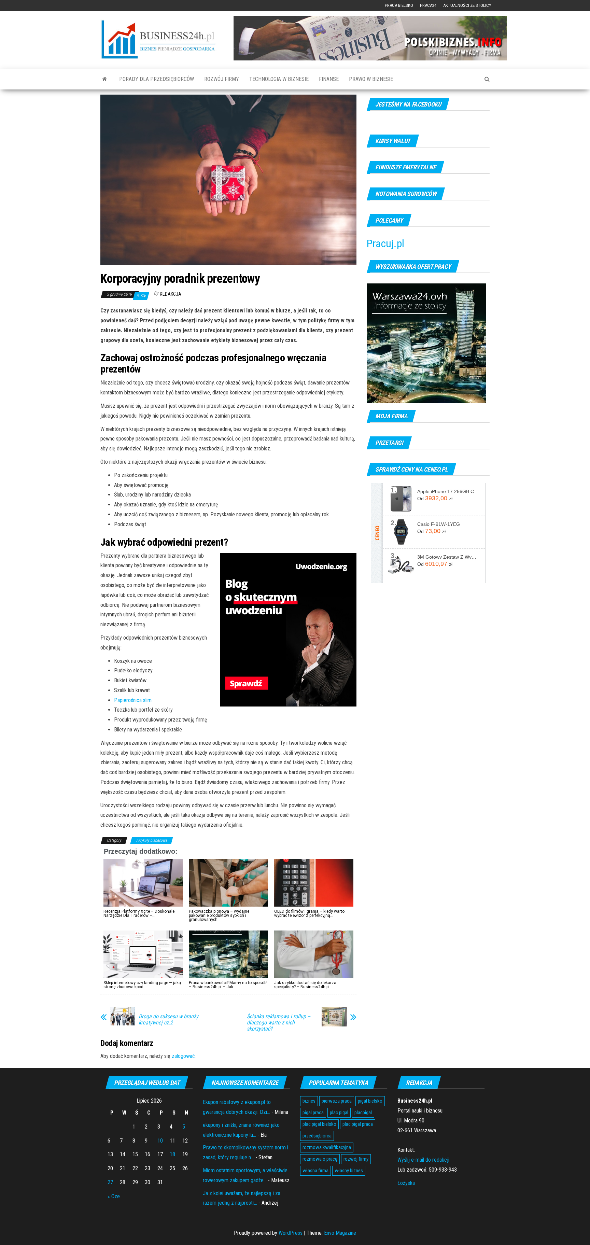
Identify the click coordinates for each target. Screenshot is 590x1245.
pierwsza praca (337, 1101)
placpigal (363, 1112)
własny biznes (349, 1170)
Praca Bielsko (399, 5)
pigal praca (313, 1112)
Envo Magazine (340, 1233)
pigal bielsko (370, 1101)
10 (160, 1140)
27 (110, 1182)
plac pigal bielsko (319, 1124)
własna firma (315, 1170)
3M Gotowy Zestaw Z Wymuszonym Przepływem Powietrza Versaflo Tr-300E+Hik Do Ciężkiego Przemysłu (448, 557)
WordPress (291, 1233)
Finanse (329, 79)
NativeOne (228, 998)
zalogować (183, 1056)
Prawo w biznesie (371, 79)
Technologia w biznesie (279, 79)
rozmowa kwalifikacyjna (327, 1147)
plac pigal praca (357, 1124)
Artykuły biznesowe (151, 840)
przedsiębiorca (317, 1136)
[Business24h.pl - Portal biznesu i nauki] (161, 39)
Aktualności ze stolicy (467, 5)
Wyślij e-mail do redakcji (423, 1160)
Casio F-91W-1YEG (438, 524)
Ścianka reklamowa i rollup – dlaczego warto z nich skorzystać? (278, 1022)
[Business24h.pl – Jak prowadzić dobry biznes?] (104, 79)
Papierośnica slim (133, 700)
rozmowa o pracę (320, 1159)
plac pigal (339, 1112)
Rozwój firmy (221, 79)
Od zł (434, 498)
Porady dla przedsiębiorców (156, 79)
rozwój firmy (355, 1159)
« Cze (114, 1196)
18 (172, 1154)
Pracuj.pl (385, 243)
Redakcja (170, 294)
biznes (309, 1101)
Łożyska (406, 1183)
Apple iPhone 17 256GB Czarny (448, 491)
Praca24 (428, 5)
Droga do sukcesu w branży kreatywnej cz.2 (168, 1019)
